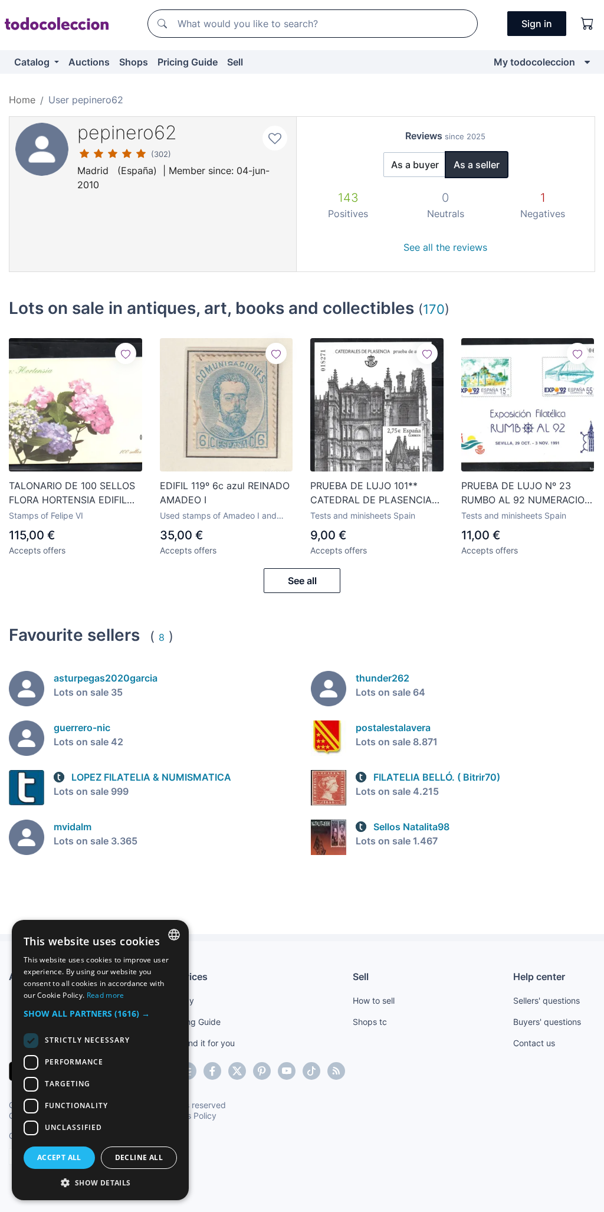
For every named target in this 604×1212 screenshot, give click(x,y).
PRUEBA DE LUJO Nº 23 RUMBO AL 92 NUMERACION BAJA (526, 493)
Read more (105, 995)
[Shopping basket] (587, 23)
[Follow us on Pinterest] (262, 1071)
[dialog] (100, 1060)
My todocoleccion (534, 62)
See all (302, 581)
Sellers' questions (546, 1000)
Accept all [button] (59, 1157)
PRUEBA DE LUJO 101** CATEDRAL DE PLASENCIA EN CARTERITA (371, 493)
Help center (539, 976)
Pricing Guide (187, 62)
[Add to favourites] (274, 138)
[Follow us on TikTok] (311, 1071)
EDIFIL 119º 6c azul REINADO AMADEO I (225, 493)
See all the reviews (445, 247)
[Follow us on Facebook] (212, 1071)
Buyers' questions (547, 1022)
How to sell (374, 1000)
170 (434, 309)
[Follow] (125, 353)
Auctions (89, 62)
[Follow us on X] (237, 1071)
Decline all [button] (139, 1157)
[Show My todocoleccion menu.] (587, 62)
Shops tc (370, 1022)
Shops (133, 62)
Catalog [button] (33, 62)
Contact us (534, 1043)
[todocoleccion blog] (336, 1071)
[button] (100, 1013)
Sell (235, 62)
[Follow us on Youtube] (287, 1071)
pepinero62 (127, 132)
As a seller (477, 165)
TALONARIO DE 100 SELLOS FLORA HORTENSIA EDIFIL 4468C (72, 493)
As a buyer (415, 165)
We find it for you (202, 1043)
